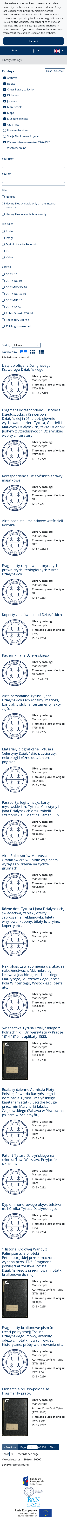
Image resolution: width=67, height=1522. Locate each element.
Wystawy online (16, 148)
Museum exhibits (17, 118)
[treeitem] (33, 78)
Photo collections (17, 130)
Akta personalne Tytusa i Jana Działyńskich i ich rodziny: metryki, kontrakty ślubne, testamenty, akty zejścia (31, 702)
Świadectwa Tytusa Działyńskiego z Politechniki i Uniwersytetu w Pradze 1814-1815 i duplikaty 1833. (32, 1032)
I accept (33, 41)
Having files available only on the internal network (31, 205)
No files (10, 196)
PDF (8, 251)
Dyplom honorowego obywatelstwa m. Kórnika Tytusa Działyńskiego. (31, 1206)
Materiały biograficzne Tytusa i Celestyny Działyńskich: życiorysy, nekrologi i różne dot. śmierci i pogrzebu (29, 755)
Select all (59, 70)
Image (9, 238)
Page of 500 (33, 1447)
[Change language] (58, 51)
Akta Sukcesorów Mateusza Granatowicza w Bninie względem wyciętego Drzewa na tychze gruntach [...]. (30, 862)
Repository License (17, 320)
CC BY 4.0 (11, 274)
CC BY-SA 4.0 (13, 307)
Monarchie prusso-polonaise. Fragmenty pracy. (26, 1391)
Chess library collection (21, 89)
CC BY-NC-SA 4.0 (16, 294)
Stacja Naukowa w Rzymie (23, 136)
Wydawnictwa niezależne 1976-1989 (29, 142)
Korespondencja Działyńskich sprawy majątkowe (32, 478)
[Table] (42, 351)
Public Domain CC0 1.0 (19, 313)
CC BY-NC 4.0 (14, 281)
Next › (53, 1447)
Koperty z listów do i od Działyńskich (32, 614)
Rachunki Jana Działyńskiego (25, 655)
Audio (9, 231)
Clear (49, 70)
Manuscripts (14, 107)
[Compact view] (32, 351)
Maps (10, 113)
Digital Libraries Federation (22, 244)
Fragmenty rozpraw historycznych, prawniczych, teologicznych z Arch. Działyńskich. (31, 569)
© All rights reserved (18, 326)
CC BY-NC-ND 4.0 (16, 287)
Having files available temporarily (26, 214)
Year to (6, 173)
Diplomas (13, 95)
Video (9, 257)
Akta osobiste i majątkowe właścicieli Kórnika (32, 522)
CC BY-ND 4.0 (14, 300)
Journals (12, 101)
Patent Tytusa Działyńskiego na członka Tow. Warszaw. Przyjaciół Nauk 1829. (29, 1159)
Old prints (13, 124)
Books (11, 83)
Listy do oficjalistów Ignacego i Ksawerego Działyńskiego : (27, 367)
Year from (8, 158)
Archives (12, 78)
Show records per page (20, 1454)
